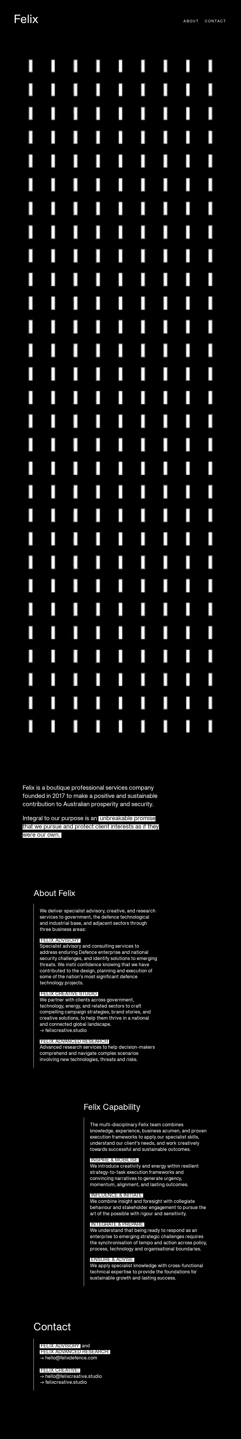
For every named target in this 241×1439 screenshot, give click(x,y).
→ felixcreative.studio (63, 1383)
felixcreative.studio (66, 1031)
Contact (215, 21)
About (191, 21)
